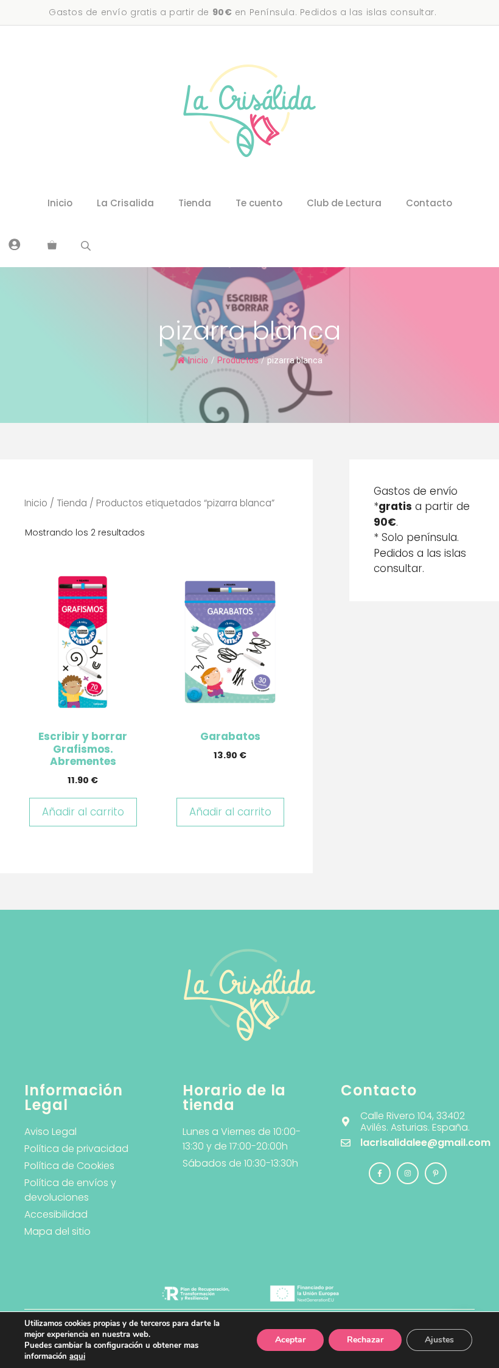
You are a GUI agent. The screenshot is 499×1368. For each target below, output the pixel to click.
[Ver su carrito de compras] (52, 246)
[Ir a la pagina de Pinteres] (436, 1173)
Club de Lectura (344, 203)
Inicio (59, 203)
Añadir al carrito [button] (83, 811)
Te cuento (259, 203)
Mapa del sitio (57, 1231)
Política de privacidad (76, 1149)
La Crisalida (125, 203)
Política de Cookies (69, 1166)
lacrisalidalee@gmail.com (425, 1143)
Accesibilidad (56, 1214)
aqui (77, 1356)
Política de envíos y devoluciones (70, 1190)
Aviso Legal (50, 1132)
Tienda (194, 203)
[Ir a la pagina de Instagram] (380, 1173)
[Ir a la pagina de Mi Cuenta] (14, 244)
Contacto (429, 203)
